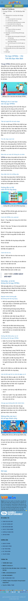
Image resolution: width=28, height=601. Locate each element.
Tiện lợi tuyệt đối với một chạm (15, 19)
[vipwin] (14, 2)
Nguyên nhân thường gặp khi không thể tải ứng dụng (16, 37)
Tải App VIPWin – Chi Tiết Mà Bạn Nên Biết (14, 12)
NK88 (8, 585)
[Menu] (2, 2)
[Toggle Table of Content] (24, 9)
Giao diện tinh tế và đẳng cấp (14, 24)
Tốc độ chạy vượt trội (13, 20)
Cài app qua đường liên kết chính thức (16, 46)
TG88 (12, 585)
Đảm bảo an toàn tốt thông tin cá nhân (16, 22)
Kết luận (8, 52)
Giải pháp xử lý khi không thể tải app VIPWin (15, 33)
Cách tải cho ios (11, 31)
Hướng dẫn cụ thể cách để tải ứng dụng (14, 26)
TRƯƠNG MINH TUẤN (9, 578)
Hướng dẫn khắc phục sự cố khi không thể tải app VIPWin (16, 40)
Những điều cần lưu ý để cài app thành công (15, 49)
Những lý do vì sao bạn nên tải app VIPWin (14, 16)
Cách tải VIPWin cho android (14, 29)
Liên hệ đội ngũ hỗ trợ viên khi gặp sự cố (16, 43)
